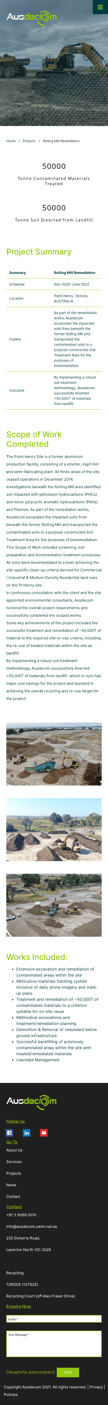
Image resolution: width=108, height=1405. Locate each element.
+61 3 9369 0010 (21, 1214)
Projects (29, 141)
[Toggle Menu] (100, 7)
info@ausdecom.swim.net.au (31, 1226)
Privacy (97, 1387)
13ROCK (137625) (22, 1284)
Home (11, 141)
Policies (11, 1394)
